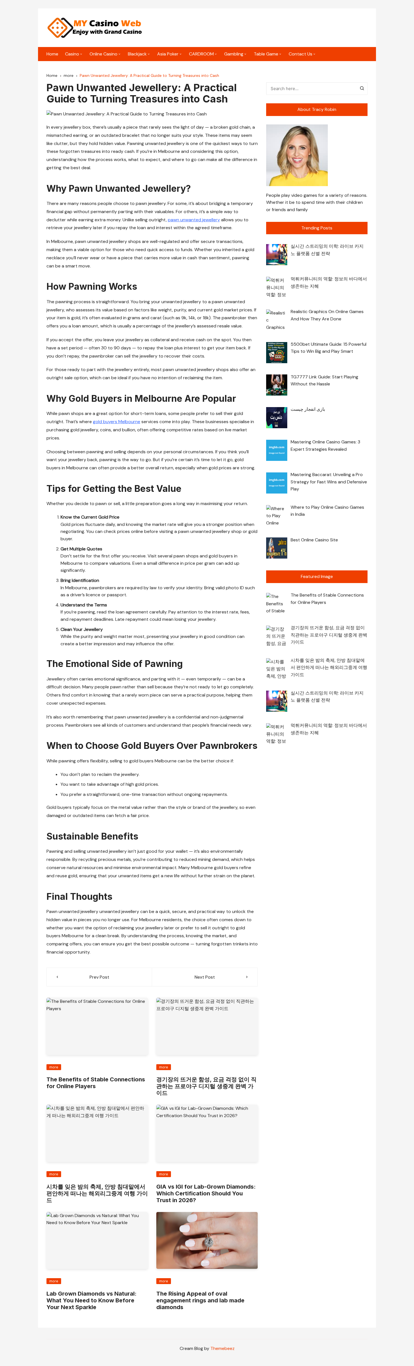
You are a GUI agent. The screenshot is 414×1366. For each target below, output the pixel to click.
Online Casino (103, 54)
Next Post (205, 977)
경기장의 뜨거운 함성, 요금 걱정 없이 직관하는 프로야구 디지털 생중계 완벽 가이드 (206, 1086)
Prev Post (99, 977)
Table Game (266, 54)
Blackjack (137, 54)
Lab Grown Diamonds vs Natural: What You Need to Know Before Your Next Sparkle (91, 1300)
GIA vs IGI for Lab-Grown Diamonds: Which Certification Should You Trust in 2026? (206, 1193)
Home (52, 54)
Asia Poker (168, 54)
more (53, 1067)
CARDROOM (201, 54)
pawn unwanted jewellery (194, 220)
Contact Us (300, 54)
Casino (72, 54)
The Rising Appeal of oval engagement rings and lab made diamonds (200, 1300)
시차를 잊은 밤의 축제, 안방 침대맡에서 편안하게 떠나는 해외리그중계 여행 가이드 (97, 1193)
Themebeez (222, 1348)
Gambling (233, 54)
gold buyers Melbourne (116, 422)
